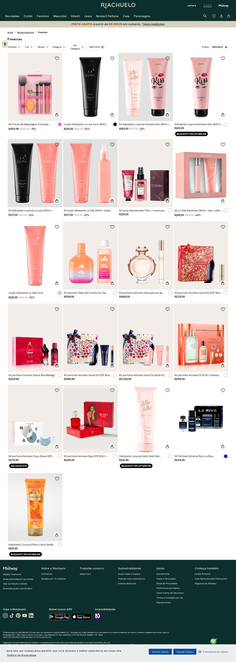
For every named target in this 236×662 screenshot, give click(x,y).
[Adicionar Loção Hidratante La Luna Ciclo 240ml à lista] (112, 58)
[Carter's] (192, 5)
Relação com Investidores (53, 578)
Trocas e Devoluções (166, 578)
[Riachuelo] (118, 5)
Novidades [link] (12, 16)
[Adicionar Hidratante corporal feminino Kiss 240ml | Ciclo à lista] (222, 58)
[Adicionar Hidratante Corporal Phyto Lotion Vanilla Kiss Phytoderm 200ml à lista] (56, 478)
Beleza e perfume (25, 32)
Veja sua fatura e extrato (15, 583)
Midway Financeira (12, 574)
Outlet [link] (28, 16)
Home (10, 32)
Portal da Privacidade (166, 583)
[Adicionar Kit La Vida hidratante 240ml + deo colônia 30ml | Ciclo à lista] (222, 144)
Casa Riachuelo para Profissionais (211, 578)
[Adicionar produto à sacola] (57, 115)
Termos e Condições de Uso (169, 597)
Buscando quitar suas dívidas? (17, 588)
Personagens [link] (142, 16)
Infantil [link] (75, 16)
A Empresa (46, 573)
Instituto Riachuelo (127, 583)
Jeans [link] (88, 16)
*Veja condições (153, 24)
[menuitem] (12, 16)
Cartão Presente (203, 573)
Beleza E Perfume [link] (107, 16)
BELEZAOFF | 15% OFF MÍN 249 (191, 134)
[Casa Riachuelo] (207, 5)
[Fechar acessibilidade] (8, 39)
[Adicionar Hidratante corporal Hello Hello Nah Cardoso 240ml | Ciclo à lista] (167, 390)
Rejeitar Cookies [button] (184, 651)
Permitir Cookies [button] (160, 651)
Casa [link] (126, 16)
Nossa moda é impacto (129, 573)
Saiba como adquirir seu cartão (18, 579)
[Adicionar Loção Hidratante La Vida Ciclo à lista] (56, 226)
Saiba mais (85, 573)
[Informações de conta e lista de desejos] (221, 16)
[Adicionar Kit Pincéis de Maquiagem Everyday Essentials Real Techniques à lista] (56, 58)
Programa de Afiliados (205, 583)
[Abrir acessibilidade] (5, 44)
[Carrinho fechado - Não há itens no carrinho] (228, 16)
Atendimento (162, 573)
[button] (213, 652)
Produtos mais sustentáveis (131, 578)
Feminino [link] (43, 16)
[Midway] (223, 5)
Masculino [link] (60, 16)
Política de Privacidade (21, 655)
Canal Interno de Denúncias (170, 592)
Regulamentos (163, 602)
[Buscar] (205, 16)
